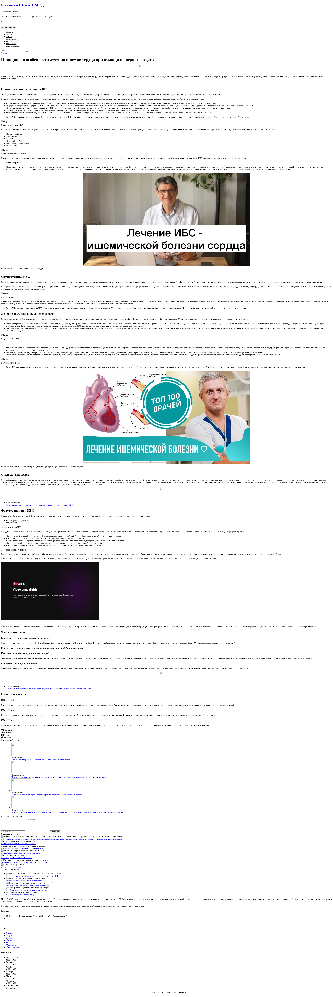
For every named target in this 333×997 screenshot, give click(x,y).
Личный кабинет (13, 46)
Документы (11, 39)
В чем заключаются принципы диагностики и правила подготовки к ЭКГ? (39, 505)
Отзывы (9, 41)
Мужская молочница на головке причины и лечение (24, 862)
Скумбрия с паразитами (11, 867)
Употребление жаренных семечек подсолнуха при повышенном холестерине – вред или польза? (49, 689)
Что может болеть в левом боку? (20, 895)
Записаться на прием (8, 22)
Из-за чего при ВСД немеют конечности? (24, 881)
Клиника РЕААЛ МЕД (22, 5)
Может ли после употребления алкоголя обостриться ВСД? (32, 876)
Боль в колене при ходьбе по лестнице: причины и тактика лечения (41, 760)
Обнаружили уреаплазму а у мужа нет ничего (21, 853)
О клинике (11, 43)
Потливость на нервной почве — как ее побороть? (28, 885)
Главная (9, 32)
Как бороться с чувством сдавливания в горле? (27, 890)
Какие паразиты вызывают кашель (16, 857)
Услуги (9, 34)
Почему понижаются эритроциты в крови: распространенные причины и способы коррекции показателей (58, 777)
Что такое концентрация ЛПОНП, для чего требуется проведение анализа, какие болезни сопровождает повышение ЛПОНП (67, 812)
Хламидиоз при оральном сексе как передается (22, 848)
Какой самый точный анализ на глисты (18, 843)
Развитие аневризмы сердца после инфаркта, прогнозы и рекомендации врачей (46, 795)
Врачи (9, 36)
